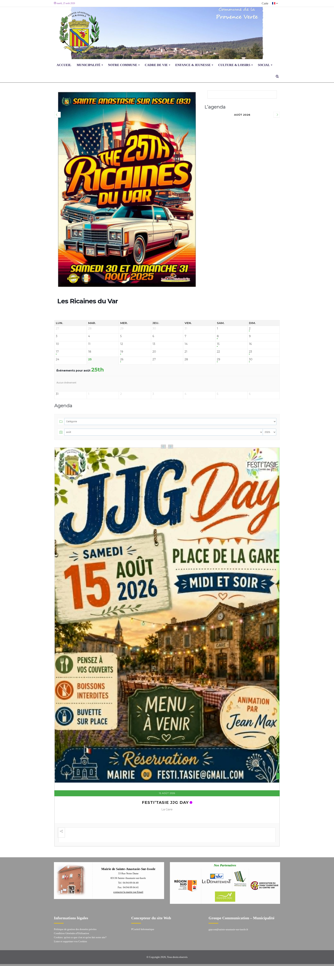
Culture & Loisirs (234, 65)
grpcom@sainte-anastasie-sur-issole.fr (228, 913)
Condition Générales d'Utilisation (71, 916)
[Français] (275, 3)
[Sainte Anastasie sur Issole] (78, 33)
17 (57, 351)
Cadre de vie (156, 65)
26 (121, 359)
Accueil (64, 65)
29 (218, 359)
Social (264, 65)
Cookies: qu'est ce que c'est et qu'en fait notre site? (80, 920)
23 (250, 351)
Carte (265, 3)
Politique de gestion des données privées (75, 912)
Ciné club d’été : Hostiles (165, 785)
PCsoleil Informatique (142, 912)
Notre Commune (122, 65)
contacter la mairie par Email (128, 875)
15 (218, 344)
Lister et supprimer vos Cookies (70, 925)
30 (250, 359)
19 (121, 351)
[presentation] (163, 446)
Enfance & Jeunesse (193, 65)
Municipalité (89, 65)
